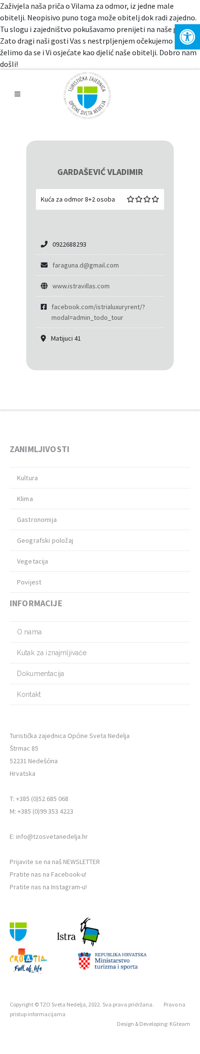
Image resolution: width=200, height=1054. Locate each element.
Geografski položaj (45, 540)
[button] (187, 36)
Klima (25, 498)
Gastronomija (37, 519)
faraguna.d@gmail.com (85, 265)
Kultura (27, 477)
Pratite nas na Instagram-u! (48, 886)
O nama (29, 632)
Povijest (29, 582)
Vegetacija (33, 561)
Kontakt (29, 694)
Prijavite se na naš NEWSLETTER (55, 861)
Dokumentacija (40, 673)
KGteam (179, 1023)
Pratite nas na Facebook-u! (48, 874)
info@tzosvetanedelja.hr (52, 836)
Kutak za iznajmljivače (52, 653)
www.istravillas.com (81, 286)
